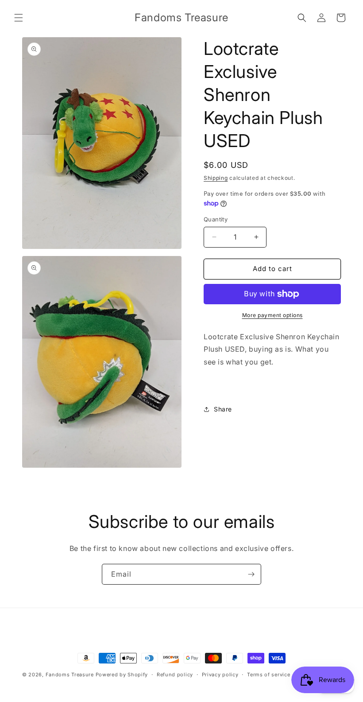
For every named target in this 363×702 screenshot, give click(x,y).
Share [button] (223, 409)
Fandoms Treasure (70, 674)
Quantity (216, 219)
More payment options (272, 315)
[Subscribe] (251, 574)
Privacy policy (220, 674)
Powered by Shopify (122, 674)
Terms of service (268, 674)
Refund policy (175, 674)
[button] (18, 17)
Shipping (216, 178)
